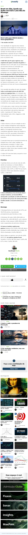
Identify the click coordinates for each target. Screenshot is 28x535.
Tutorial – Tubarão (19, 407)
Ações (7, 321)
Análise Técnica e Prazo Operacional (6, 422)
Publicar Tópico (14, 368)
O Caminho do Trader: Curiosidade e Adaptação (21, 437)
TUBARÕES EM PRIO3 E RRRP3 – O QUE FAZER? (6, 465)
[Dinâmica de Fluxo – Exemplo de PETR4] (21, 445)
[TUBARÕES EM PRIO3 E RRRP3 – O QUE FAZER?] (7, 459)
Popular (16, 400)
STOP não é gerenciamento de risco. (7, 437)
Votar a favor (12, 279)
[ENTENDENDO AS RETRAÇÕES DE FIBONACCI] (14, 388)
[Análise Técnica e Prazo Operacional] (7, 416)
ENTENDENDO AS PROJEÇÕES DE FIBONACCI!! (19, 422)
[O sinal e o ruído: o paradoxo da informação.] (14, 312)
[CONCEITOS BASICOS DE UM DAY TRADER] (7, 402)
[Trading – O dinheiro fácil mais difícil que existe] (7, 445)
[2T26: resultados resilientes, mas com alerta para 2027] (14, 337)
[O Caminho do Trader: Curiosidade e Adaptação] (21, 431)
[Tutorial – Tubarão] (21, 402)
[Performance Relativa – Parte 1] (21, 459)
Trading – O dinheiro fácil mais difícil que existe (7, 451)
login (11, 286)
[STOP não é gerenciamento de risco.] (7, 431)
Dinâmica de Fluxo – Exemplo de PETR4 (20, 451)
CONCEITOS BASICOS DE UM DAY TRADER (7, 408)
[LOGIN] (26, 1)
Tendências (2, 306)
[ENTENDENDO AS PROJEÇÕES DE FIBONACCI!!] (21, 416)
